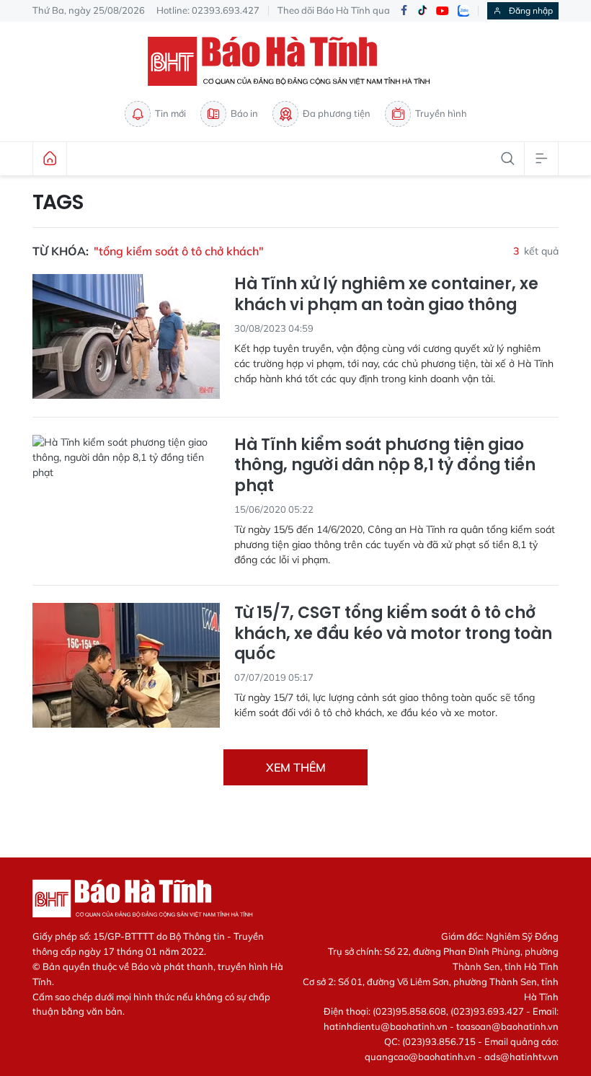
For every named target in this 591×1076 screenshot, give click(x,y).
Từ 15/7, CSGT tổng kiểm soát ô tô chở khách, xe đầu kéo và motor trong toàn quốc (393, 634)
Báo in (244, 113)
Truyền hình (441, 113)
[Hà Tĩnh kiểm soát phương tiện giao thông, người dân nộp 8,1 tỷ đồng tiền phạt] (126, 497)
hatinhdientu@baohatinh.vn (386, 1026)
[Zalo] (463, 11)
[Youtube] (442, 11)
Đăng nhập (531, 10)
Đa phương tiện (336, 113)
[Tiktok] (422, 11)
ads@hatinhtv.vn (521, 1056)
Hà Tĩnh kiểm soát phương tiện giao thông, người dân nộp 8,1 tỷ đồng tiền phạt (385, 466)
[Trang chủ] (49, 158)
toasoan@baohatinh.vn (507, 1026)
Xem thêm (296, 767)
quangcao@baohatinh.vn (420, 1056)
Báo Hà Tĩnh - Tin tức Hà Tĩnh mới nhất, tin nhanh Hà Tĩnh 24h (295, 61)
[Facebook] (404, 11)
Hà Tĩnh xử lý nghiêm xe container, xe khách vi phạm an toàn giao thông (386, 294)
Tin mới (170, 113)
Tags (58, 203)
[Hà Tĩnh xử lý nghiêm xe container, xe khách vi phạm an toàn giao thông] (126, 336)
